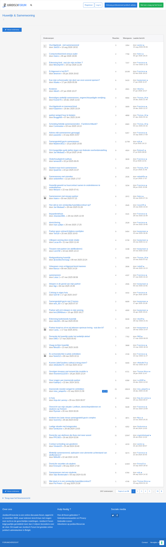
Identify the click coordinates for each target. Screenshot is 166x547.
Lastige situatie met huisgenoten (63, 426)
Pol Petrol (57, 483)
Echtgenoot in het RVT (59, 71)
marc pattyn (58, 225)
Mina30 (56, 347)
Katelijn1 (57, 382)
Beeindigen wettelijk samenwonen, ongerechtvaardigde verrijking (77, 98)
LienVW (56, 251)
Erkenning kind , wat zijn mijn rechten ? (66, 63)
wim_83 (56, 304)
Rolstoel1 (140, 150)
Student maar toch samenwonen (63, 168)
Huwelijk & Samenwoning (18, 15)
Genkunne (57, 429)
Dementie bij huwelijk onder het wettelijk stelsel (69, 336)
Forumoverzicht (10, 542)
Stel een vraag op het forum (151, 5)
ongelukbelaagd (143, 435)
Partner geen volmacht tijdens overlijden (66, 231)
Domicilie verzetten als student (62, 464)
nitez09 (56, 321)
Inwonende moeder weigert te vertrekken (66, 389)
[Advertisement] (20, 50)
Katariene (57, 109)
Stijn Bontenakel (60, 475)
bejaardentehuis (56, 214)
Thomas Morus (143, 371)
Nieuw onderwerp (13, 30)
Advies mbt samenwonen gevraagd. (64, 133)
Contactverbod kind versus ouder (63, 54)
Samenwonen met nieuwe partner (63, 196)
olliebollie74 (58, 365)
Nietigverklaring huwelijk (59, 258)
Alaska (56, 82)
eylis (138, 141)
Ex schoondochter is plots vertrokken (65, 354)
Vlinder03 (57, 446)
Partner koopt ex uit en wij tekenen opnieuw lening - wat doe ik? (76, 328)
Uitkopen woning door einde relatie (64, 240)
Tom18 (56, 233)
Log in (98, 5)
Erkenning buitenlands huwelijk (62, 319)
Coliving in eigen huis (58, 293)
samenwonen (55, 275)
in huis (52, 398)
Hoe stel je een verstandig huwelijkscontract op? (70, 205)
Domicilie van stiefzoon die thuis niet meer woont (70, 435)
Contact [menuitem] (145, 542)
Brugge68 (57, 117)
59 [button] (157, 491)
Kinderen (53, 89)
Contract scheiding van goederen (63, 444)
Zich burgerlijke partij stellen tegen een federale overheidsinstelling (78, 150)
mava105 (140, 205)
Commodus (58, 126)
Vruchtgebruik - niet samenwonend (64, 45)
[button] (162, 491)
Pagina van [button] (123, 491)
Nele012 (57, 356)
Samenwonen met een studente (62, 472)
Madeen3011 (59, 144)
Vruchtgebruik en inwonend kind (63, 106)
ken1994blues (59, 312)
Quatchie (57, 170)
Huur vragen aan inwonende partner (64, 380)
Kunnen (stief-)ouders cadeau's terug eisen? (68, 363)
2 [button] (137, 491)
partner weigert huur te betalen (62, 115)
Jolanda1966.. (59, 216)
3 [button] (141, 491)
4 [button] (145, 491)
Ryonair (56, 411)
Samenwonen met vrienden (61, 176)
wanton (140, 45)
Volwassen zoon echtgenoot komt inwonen (67, 266)
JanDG (56, 47)
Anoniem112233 (60, 374)
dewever (57, 74)
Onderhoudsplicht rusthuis (60, 159)
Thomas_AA (142, 98)
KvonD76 (57, 100)
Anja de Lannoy (60, 400)
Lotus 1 (56, 277)
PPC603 (57, 437)
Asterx (56, 56)
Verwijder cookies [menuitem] (157, 542)
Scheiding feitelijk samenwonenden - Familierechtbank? (73, 124)
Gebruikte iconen (64, 521)
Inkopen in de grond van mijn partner (65, 284)
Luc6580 (140, 380)
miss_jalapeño (59, 391)
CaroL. (56, 330)
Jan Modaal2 (59, 152)
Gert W (56, 295)
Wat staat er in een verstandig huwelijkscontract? (70, 481)
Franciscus (141, 63)
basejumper (141, 80)
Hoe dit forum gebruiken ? (68, 515)
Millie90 (56, 457)
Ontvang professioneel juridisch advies (121, 5)
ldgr (55, 286)
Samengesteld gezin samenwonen (64, 141)
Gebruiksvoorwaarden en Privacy (71, 518)
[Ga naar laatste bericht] (143, 45)
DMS (55, 339)
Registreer (89, 5)
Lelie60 (140, 266)
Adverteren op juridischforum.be (71, 524)
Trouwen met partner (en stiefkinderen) (65, 249)
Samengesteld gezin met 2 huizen (63, 301)
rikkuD (56, 91)
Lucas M (57, 242)
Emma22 (57, 466)
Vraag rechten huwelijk (59, 345)
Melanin (56, 190)
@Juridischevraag (61, 260)
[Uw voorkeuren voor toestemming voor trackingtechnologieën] (161, 542)
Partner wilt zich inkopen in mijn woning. (66, 310)
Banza (56, 268)
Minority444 (58, 65)
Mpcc (139, 418)
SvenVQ (57, 420)
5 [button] (149, 491)
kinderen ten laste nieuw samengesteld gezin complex (72, 418)
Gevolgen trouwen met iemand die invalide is (68, 371)
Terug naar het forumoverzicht (17, 498)
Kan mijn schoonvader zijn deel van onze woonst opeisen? (74, 80)
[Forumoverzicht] (14, 5)
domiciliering (54, 222)
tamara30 (57, 161)
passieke (57, 135)
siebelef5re (58, 179)
